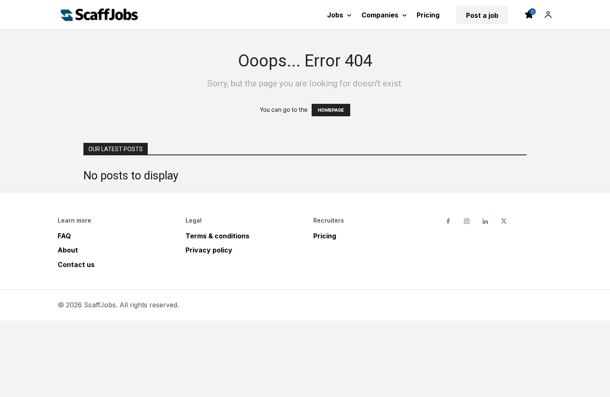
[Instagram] (467, 222)
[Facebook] (448, 222)
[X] (504, 222)
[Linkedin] (485, 222)
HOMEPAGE (331, 110)
